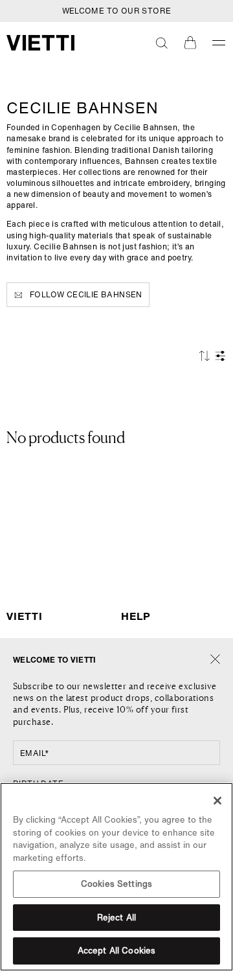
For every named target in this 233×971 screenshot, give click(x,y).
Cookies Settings (116, 884)
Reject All (116, 917)
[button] (162, 43)
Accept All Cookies (116, 950)
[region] (116, 877)
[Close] (215, 659)
